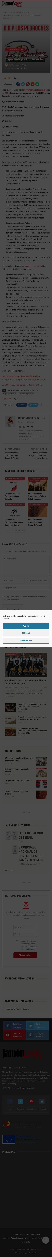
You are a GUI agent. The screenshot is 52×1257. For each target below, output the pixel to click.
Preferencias (26, 640)
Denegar (26, 633)
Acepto (26, 626)
